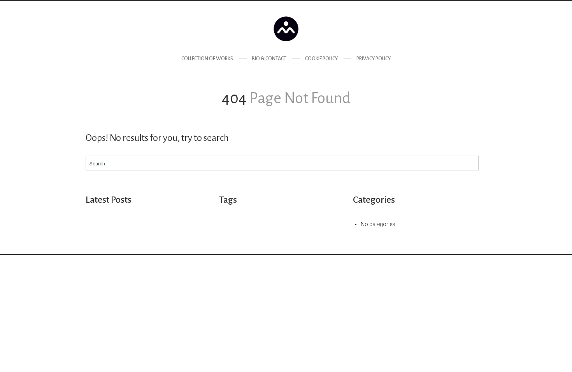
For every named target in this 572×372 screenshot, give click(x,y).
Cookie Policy (321, 58)
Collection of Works (207, 58)
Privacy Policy (373, 58)
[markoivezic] (286, 28)
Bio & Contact (269, 58)
